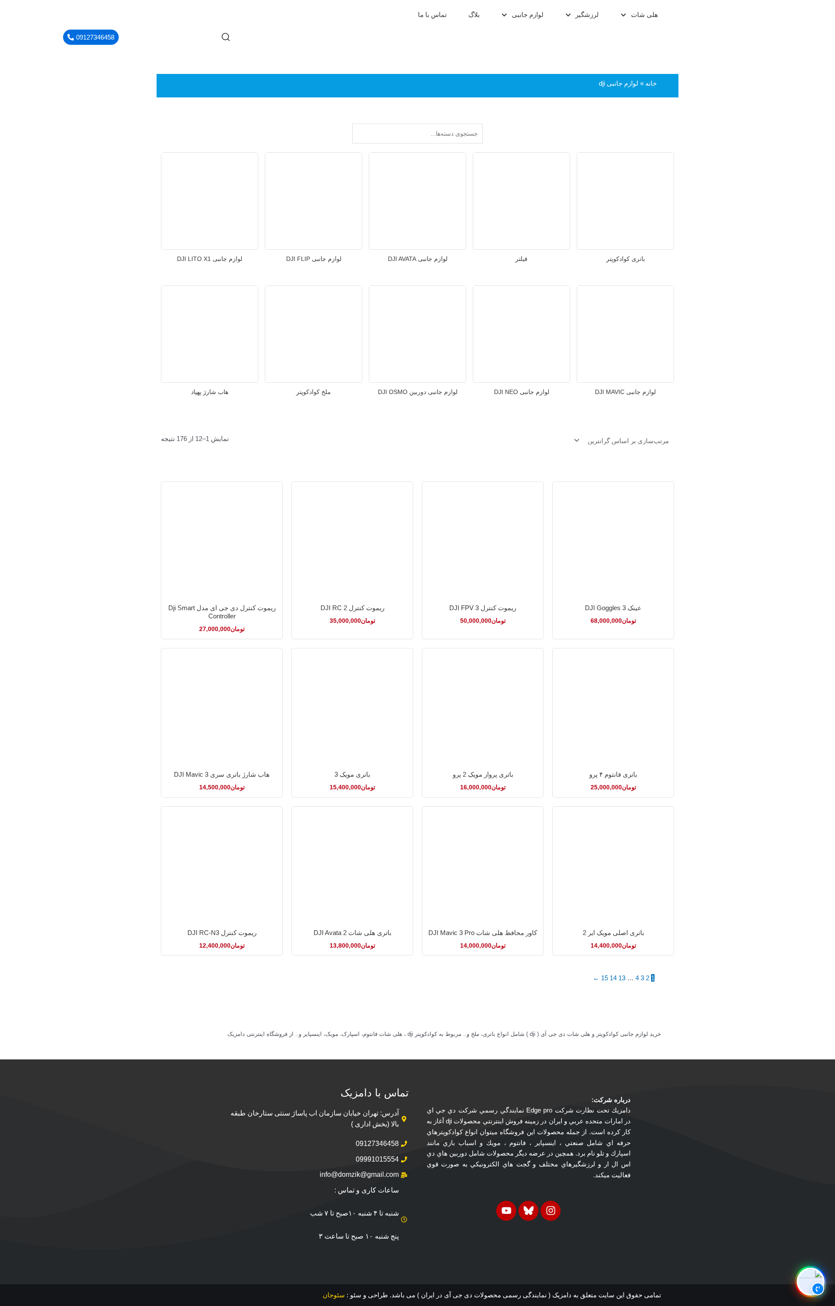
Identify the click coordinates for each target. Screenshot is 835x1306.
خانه (651, 83)
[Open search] (225, 37)
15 (604, 978)
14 (613, 978)
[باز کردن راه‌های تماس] (811, 1282)
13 (621, 978)
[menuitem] (639, 15)
